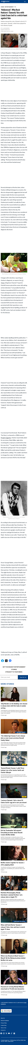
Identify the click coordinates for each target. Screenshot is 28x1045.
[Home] (5, 1)
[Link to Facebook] (1, 1033)
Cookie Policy (3, 1025)
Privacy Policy (4, 1023)
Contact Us (3, 1030)
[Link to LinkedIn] (14, 1033)
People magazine (6, 438)
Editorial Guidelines (5, 1020)
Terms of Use (3, 1027)
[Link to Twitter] (6, 1033)
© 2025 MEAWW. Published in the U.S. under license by (12, 1002)
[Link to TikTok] (11, 1033)
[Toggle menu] (25, 1)
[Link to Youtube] (9, 1033)
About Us (3, 1018)
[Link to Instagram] (4, 1033)
